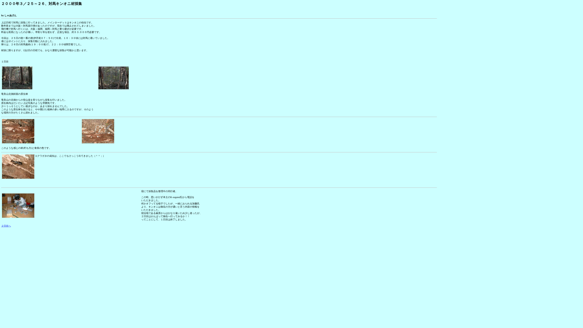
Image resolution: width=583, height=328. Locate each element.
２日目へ (6, 226)
